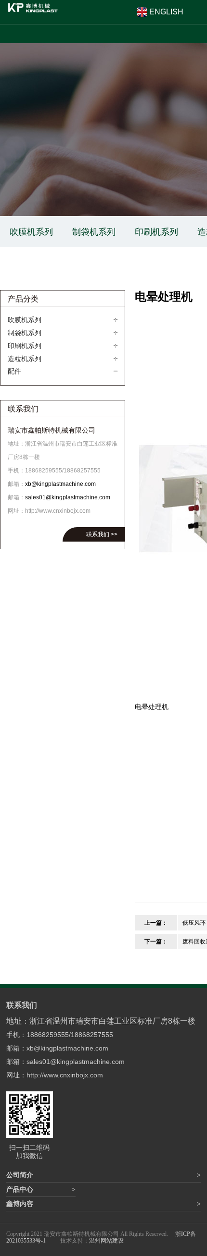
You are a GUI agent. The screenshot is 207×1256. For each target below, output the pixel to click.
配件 (14, 371)
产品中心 (19, 1189)
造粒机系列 (24, 358)
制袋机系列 (94, 231)
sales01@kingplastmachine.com (67, 497)
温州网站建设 (106, 1240)
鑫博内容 (19, 1204)
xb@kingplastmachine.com (60, 484)
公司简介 (19, 1175)
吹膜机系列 (31, 231)
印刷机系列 (156, 231)
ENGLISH (166, 12)
